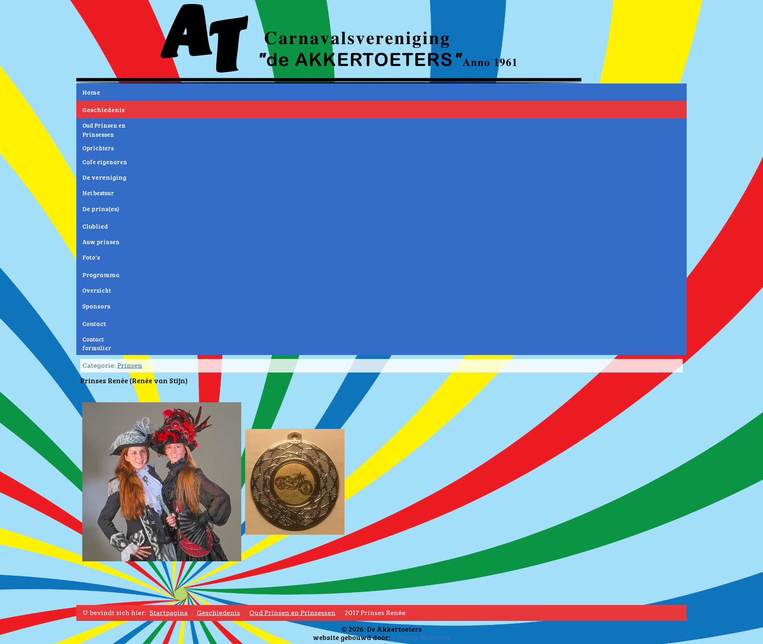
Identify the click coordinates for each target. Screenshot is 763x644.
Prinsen (129, 365)
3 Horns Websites (421, 637)
